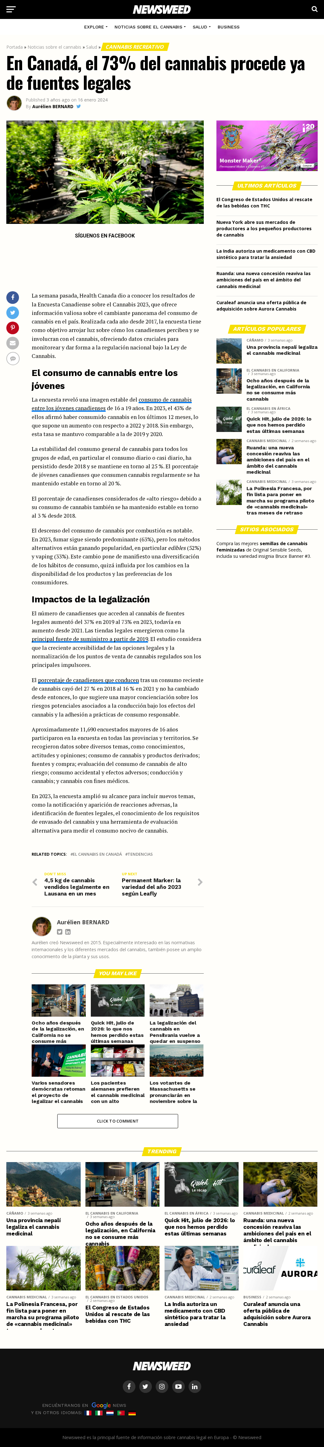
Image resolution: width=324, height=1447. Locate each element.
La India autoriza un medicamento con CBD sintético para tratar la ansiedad (265, 254)
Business (229, 26)
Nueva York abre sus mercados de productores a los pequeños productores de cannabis (264, 228)
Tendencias (140, 854)
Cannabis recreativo (135, 46)
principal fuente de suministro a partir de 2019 (90, 639)
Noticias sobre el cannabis (148, 26)
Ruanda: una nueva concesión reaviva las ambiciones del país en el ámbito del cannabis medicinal (263, 279)
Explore (94, 26)
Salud (200, 26)
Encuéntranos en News (84, 1405)
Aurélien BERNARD (52, 106)
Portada (14, 47)
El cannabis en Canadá (97, 854)
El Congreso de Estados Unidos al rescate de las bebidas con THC (264, 202)
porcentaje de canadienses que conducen (88, 680)
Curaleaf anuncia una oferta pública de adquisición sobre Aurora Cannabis (261, 305)
